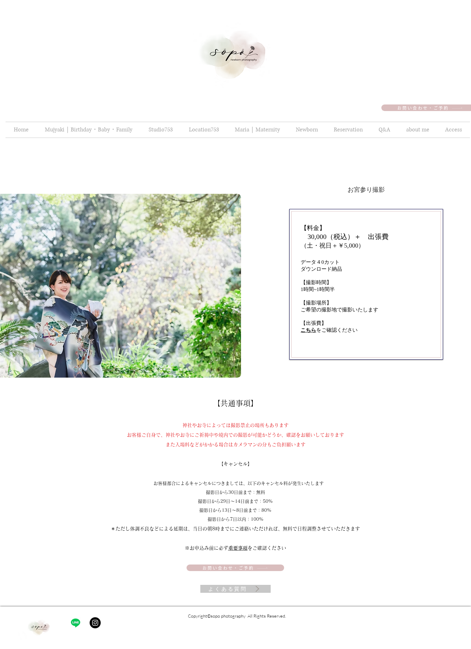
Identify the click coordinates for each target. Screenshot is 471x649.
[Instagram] (95, 622)
